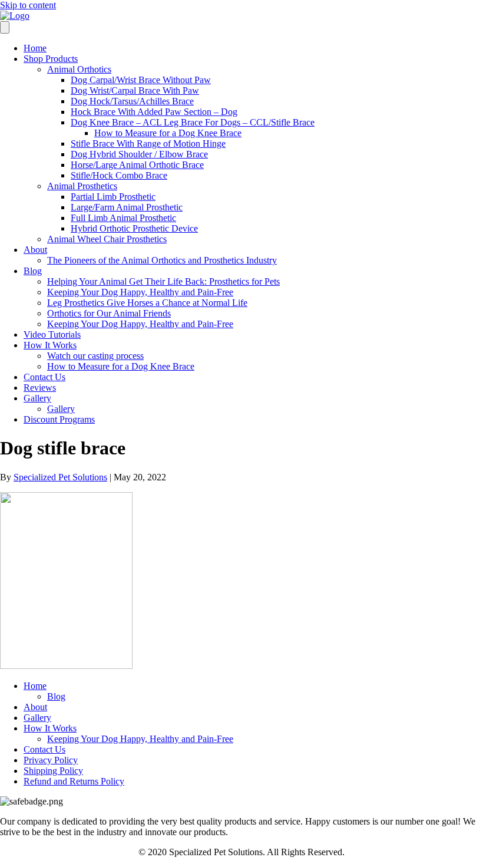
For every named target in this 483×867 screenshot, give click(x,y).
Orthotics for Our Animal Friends (109, 313)
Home (35, 48)
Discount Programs (59, 419)
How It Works (50, 345)
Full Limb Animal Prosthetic (123, 218)
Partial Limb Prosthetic (113, 197)
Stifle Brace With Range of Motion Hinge (148, 144)
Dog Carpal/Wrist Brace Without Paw (141, 80)
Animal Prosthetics (82, 186)
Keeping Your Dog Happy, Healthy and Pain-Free (140, 292)
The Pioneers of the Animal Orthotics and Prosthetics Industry (162, 260)
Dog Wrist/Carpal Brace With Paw (135, 90)
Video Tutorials (52, 334)
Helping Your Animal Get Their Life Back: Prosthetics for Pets (163, 281)
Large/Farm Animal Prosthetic (127, 207)
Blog (33, 271)
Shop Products (51, 59)
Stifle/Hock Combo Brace (119, 175)
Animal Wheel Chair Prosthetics (107, 239)
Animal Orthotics (79, 69)
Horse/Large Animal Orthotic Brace (137, 165)
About (35, 250)
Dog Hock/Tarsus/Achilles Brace (132, 101)
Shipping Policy (53, 771)
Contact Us (44, 377)
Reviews (40, 388)
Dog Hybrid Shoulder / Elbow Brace (139, 154)
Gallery (37, 398)
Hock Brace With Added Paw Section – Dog (154, 112)
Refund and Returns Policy (74, 781)
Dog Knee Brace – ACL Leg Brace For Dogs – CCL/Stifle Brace (193, 122)
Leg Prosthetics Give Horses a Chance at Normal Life (147, 303)
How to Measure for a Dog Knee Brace (168, 133)
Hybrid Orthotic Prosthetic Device (134, 228)
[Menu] (4, 27)
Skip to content (28, 5)
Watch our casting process (95, 356)
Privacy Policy (51, 760)
